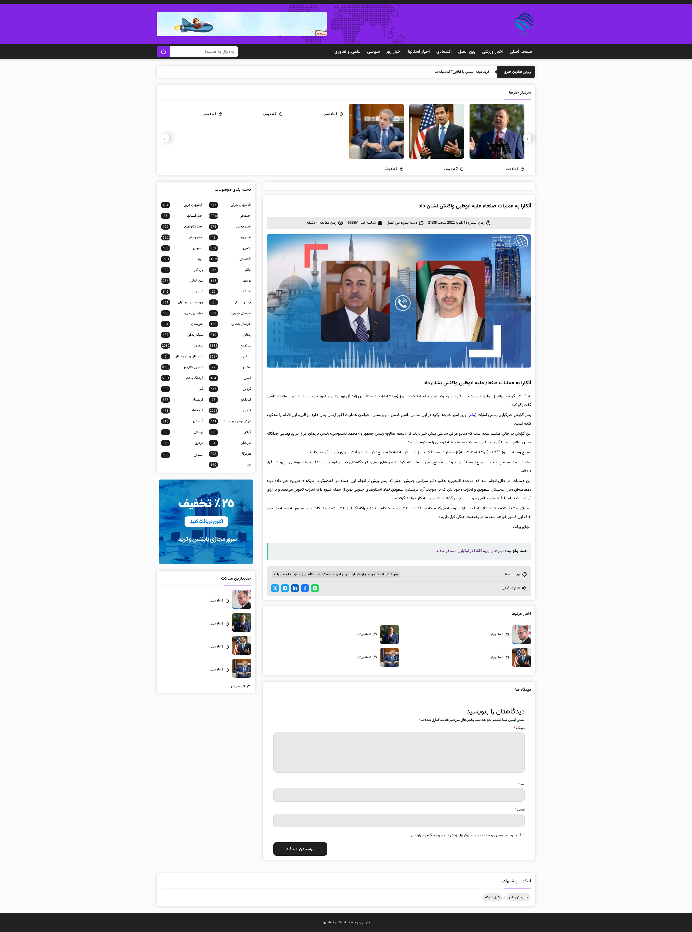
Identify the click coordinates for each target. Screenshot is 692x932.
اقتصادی (444, 51)
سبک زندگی (183, 335)
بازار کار (183, 270)
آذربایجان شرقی (231, 205)
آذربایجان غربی (183, 205)
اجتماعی (230, 216)
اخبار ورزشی (492, 51)
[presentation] (527, 138)
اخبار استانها (419, 51)
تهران (183, 291)
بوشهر (231, 280)
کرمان (230, 410)
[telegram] (285, 588)
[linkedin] (295, 588)
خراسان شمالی (231, 324)
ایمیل (520, 809)
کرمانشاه (183, 410)
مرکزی (184, 443)
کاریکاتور (231, 399)
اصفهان (183, 248)
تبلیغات (231, 291)
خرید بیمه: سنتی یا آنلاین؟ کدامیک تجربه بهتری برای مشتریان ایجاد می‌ (438, 72)
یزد (231, 464)
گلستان (183, 421)
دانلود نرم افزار (518, 897)
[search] (163, 51)
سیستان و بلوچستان (184, 356)
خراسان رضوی (183, 313)
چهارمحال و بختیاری (183, 302)
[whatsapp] (315, 588)
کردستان (183, 399)
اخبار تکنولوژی (183, 226)
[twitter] (275, 588)
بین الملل (466, 51)
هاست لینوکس (345, 922)
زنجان (231, 335)
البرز (182, 259)
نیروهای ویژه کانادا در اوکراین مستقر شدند (470, 551)
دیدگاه (519, 728)
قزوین (231, 389)
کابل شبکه (492, 897)
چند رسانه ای (231, 302)
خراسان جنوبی (231, 313)
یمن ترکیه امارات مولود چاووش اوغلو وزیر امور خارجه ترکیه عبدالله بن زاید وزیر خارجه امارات (336, 574)
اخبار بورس (231, 226)
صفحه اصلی (521, 51)
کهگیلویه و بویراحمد (231, 421)
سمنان (182, 345)
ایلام (231, 270)
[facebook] (305, 588)
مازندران (231, 443)
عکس (231, 367)
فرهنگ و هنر (182, 378)
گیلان (231, 432)
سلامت (230, 345)
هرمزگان (231, 454)
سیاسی (373, 51)
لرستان (183, 432)
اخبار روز (393, 51)
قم (183, 389)
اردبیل (231, 248)
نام (521, 784)
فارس (231, 378)
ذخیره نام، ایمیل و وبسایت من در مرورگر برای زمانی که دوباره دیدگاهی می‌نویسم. (464, 835)
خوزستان (183, 324)
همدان (183, 455)
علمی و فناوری (347, 51)
